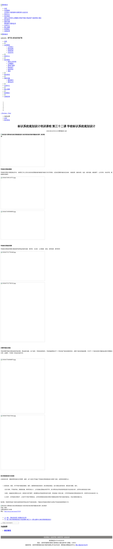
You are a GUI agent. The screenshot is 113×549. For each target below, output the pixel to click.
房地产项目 (22, 18)
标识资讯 (7, 19)
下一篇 (27, 519)
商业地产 (29, 18)
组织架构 (13, 12)
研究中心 (7, 14)
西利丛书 (13, 23)
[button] (4, 113)
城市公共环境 (8, 18)
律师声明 (60, 537)
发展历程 (19, 12)
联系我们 (7, 29)
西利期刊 (7, 23)
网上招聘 (7, 27)
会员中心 (7, 25)
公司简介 (7, 12)
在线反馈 (7, 31)
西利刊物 (7, 21)
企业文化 (25, 12)
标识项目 (7, 16)
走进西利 (7, 10)
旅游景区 (35, 18)
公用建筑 (16, 18)
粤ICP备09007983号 (82, 545)
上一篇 (15, 517)
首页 (5, 8)
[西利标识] (56, 5)
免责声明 (53, 537)
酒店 (39, 18)
